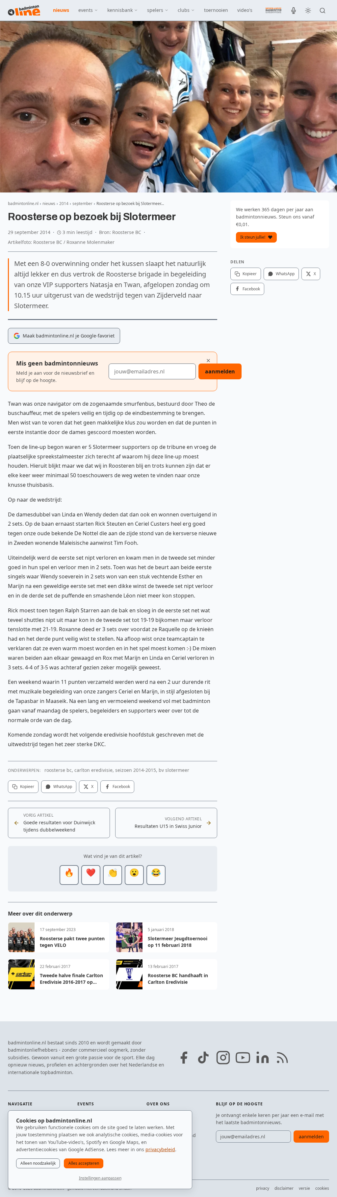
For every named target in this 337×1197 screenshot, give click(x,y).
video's (244, 10)
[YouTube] (243, 1057)
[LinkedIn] (262, 1057)
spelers (155, 10)
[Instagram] (223, 1057)
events (85, 10)
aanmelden (220, 371)
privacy (262, 1188)
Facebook (121, 786)
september (82, 203)
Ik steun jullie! (252, 237)
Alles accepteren (83, 1163)
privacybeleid (160, 1149)
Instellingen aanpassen (100, 1178)
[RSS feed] (282, 1057)
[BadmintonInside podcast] (293, 10)
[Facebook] (183, 1057)
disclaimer (284, 1188)
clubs (184, 10)
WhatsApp (62, 786)
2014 (63, 203)
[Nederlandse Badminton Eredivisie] (273, 10)
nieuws (61, 10)
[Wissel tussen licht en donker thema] (308, 10)
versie (304, 1188)
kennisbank (120, 10)
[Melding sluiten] (208, 360)
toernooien (216, 10)
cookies (322, 1188)
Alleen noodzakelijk (38, 1163)
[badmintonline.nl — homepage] (24, 10)
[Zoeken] (322, 10)
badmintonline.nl (23, 203)
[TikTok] (203, 1057)
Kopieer (27, 786)
